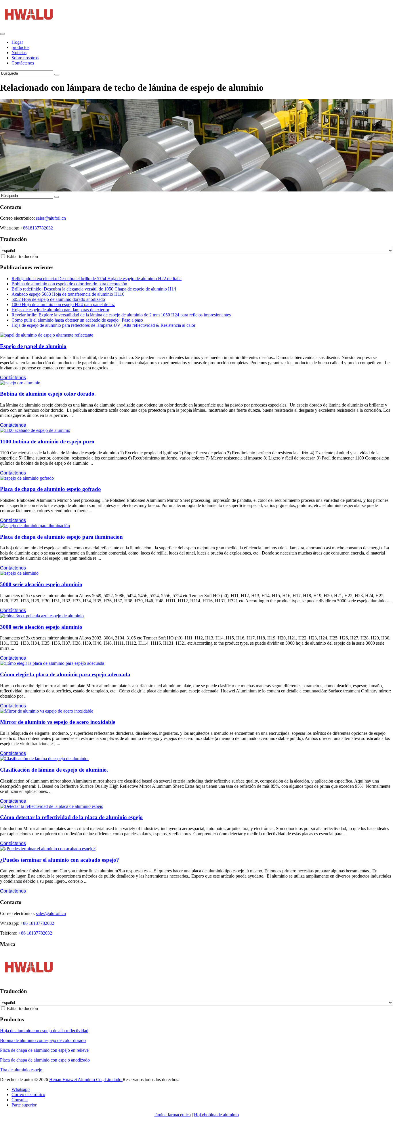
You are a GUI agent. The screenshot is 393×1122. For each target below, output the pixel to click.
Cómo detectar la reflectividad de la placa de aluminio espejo (71, 817)
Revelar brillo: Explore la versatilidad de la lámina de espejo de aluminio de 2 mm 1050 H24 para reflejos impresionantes (121, 314)
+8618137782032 (36, 227)
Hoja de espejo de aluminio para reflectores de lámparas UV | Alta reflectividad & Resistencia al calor (103, 325)
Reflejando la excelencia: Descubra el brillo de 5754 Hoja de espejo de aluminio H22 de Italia (97, 278)
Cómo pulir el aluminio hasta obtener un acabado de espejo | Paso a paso (77, 320)
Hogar (17, 42)
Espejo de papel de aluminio (33, 346)
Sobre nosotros (25, 57)
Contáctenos (23, 62)
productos (20, 47)
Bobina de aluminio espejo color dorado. (48, 394)
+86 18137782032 (37, 923)
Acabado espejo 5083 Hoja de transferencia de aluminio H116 (68, 294)
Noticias (19, 52)
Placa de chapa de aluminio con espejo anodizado (45, 1060)
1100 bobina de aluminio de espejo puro (47, 441)
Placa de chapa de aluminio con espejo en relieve (44, 1050)
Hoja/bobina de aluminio (216, 1114)
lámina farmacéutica (172, 1114)
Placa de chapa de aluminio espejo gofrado (50, 489)
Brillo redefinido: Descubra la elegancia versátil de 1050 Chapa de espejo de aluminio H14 (94, 288)
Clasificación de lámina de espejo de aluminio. (54, 770)
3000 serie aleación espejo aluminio (41, 627)
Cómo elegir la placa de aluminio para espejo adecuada (65, 674)
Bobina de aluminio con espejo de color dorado (43, 1040)
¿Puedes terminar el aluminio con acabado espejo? (59, 860)
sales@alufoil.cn (51, 218)
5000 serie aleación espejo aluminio (41, 584)
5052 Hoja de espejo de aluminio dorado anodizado (58, 299)
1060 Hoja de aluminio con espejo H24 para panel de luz (63, 304)
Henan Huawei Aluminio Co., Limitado (86, 1079)
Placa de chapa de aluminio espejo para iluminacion (61, 537)
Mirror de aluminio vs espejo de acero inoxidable (57, 722)
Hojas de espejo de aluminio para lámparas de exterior (60, 309)
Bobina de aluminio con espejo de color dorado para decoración (69, 283)
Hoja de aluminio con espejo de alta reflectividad (44, 1030)
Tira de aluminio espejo (21, 1069)
